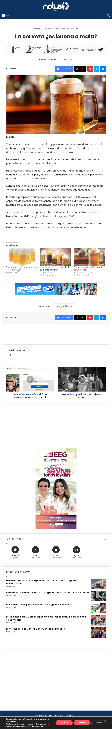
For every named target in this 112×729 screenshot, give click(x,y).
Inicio (38, 28)
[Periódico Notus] (56, 6)
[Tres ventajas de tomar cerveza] (21, 257)
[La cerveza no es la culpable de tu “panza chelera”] (55, 257)
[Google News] (64, 306)
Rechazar (82, 722)
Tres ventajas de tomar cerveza (21, 267)
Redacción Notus (48, 59)
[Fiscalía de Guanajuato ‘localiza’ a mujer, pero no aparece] (98, 608)
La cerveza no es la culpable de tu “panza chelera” (55, 268)
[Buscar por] (108, 15)
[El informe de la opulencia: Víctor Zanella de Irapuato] (98, 632)
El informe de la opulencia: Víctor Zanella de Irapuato (35, 628)
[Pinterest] (90, 69)
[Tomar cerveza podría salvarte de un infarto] (89, 257)
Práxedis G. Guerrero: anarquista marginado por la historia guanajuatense (47, 592)
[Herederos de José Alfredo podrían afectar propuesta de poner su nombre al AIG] (98, 584)
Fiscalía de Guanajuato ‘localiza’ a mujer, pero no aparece (38, 604)
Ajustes (98, 722)
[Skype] (96, 69)
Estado (46, 28)
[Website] (10, 355)
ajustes (40, 726)
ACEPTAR (64, 722)
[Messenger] (103, 69)
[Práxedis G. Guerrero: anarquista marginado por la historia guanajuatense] (98, 596)
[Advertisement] (56, 333)
